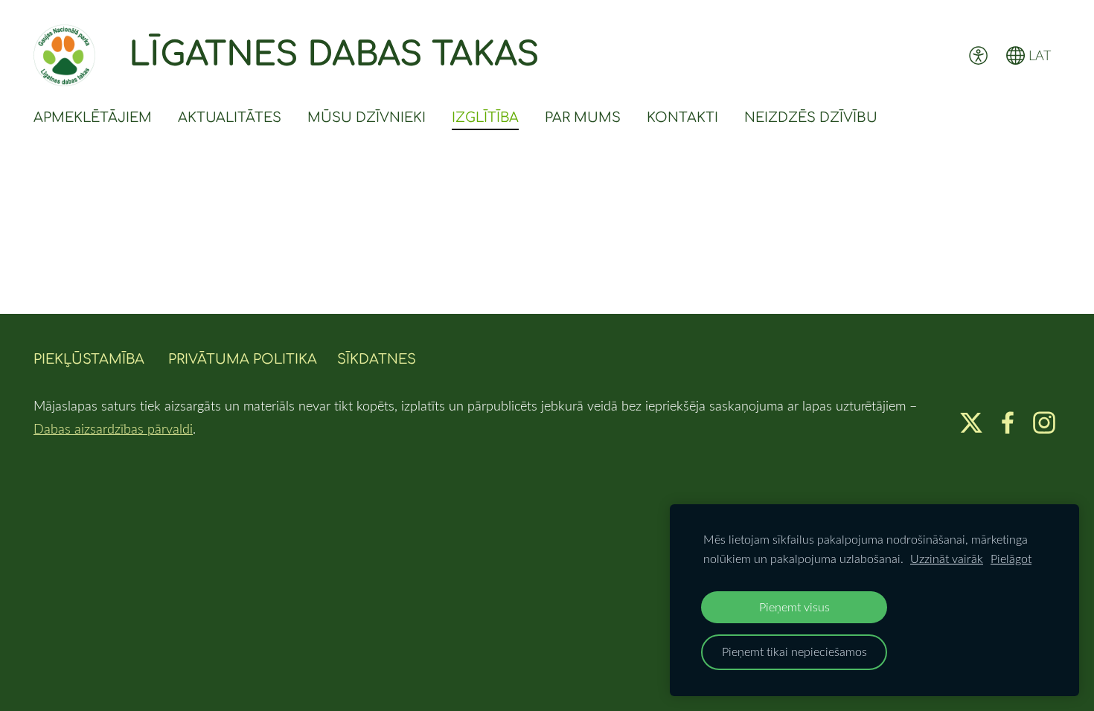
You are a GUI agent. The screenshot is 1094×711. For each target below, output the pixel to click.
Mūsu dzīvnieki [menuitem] (366, 117)
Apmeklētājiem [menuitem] (92, 117)
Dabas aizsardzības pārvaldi (113, 428)
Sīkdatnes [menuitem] (376, 359)
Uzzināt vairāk (946, 558)
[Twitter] (971, 422)
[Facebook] (1007, 422)
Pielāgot (1011, 558)
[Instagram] (1044, 422)
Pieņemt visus (794, 607)
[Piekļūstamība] (978, 55)
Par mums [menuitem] (583, 117)
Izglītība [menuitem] (485, 117)
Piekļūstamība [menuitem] (88, 359)
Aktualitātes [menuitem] (229, 117)
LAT (1038, 55)
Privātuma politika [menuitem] (242, 359)
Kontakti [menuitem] (682, 117)
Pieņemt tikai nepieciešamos (794, 651)
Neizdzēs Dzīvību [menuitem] (810, 117)
